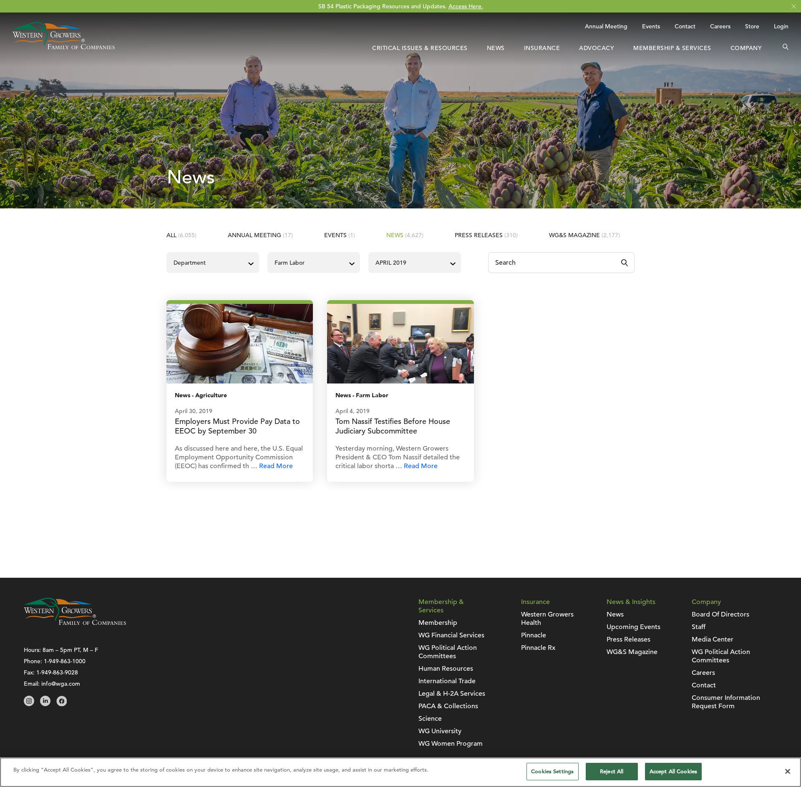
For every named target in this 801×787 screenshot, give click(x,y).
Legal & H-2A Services (451, 693)
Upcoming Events (633, 627)
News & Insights (631, 602)
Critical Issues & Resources (420, 48)
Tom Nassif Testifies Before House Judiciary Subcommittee (392, 426)
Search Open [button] (785, 48)
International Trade (447, 681)
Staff (698, 627)
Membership (437, 623)
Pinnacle (533, 635)
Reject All (611, 771)
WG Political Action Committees (447, 652)
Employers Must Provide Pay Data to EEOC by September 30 (237, 426)
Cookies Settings (552, 771)
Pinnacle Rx (538, 648)
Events (651, 26)
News (496, 48)
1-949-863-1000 (65, 661)
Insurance (542, 48)
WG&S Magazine (584, 235)
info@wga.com (60, 683)
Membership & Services (672, 48)
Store (752, 26)
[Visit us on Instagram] (29, 704)
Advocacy (596, 48)
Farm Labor (372, 395)
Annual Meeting (606, 26)
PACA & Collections (448, 706)
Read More (276, 466)
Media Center (712, 639)
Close (793, 6)
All (181, 235)
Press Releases (486, 235)
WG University (439, 731)
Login (781, 26)
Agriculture (211, 395)
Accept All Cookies (673, 771)
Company (746, 48)
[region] (400, 772)
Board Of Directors (720, 614)
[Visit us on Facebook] (61, 704)
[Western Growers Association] (64, 47)
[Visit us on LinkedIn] (45, 704)
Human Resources (445, 668)
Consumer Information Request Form (726, 702)
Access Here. (465, 6)
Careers (720, 26)
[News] (239, 343)
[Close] (787, 771)
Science (430, 718)
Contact (685, 26)
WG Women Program (450, 743)
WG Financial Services (451, 635)
